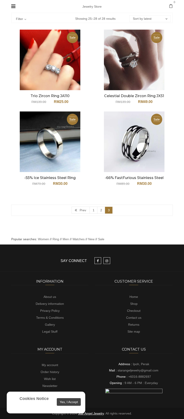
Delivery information (50, 304)
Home (133, 297)
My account (50, 365)
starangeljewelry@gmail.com (138, 370)
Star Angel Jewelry (91, 413)
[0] (171, 6)
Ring (56, 239)
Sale (101, 239)
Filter (19, 19)
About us (50, 297)
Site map (133, 331)
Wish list (50, 379)
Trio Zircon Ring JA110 (50, 96)
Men (66, 239)
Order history (50, 372)
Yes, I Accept (69, 402)
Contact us (133, 317)
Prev (83, 210)
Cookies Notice (34, 398)
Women (44, 239)
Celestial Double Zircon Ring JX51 (134, 96)
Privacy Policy (50, 310)
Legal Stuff (49, 331)
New (91, 239)
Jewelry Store (92, 6)
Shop (134, 304)
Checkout (133, 310)
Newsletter (49, 386)
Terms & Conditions (50, 317)
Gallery (50, 324)
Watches (78, 239)
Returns (133, 324)
